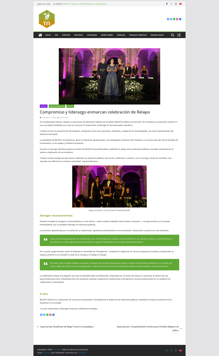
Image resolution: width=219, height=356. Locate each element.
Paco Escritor (63, 117)
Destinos (78, 35)
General (70, 106)
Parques (121, 35)
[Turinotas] (40, 35)
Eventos (66, 35)
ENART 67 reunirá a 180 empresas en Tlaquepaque (84, 4)
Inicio (48, 35)
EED (56, 35)
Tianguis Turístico (138, 35)
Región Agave (157, 35)
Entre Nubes (107, 35)
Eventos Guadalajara (57, 106)
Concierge (92, 35)
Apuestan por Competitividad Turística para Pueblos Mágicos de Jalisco (148, 328)
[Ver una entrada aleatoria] (179, 35)
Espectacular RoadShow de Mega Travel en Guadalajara (67, 326)
